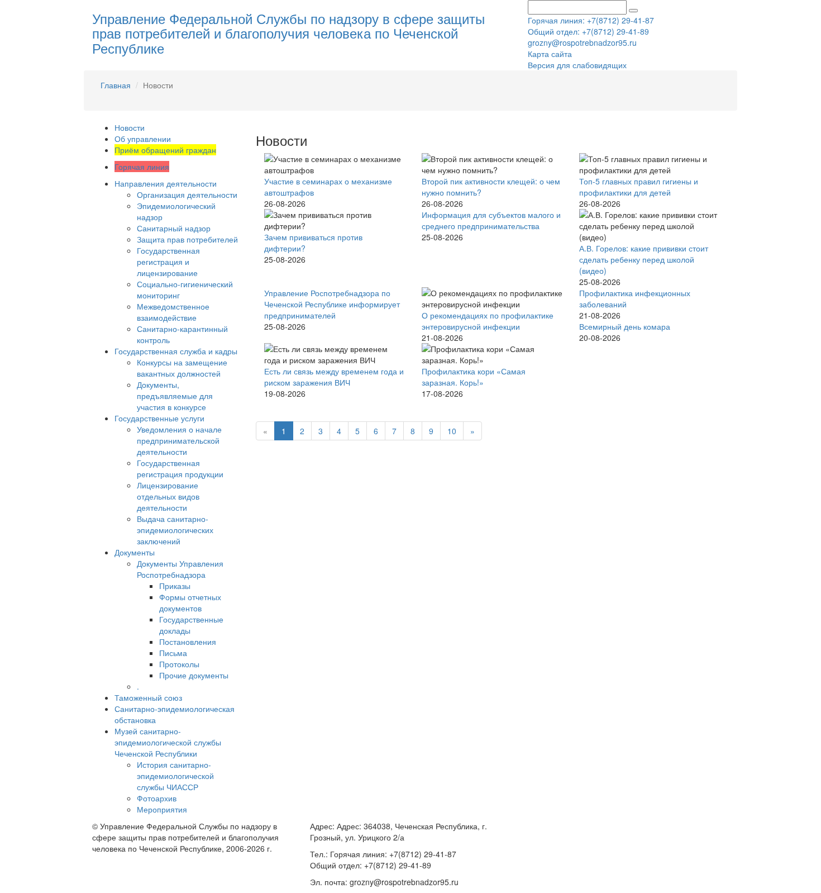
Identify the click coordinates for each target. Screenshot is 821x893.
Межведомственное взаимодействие (173, 312)
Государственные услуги (159, 418)
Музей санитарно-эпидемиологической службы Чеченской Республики (167, 742)
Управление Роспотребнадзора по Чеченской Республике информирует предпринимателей (332, 304)
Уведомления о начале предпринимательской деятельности (179, 440)
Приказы (174, 585)
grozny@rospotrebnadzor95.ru (582, 42)
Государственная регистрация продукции (180, 468)
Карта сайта (550, 53)
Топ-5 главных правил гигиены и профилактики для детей (638, 186)
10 (451, 430)
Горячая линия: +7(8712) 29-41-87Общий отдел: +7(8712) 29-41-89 (591, 26)
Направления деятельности (165, 183)
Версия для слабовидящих (577, 64)
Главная (116, 85)
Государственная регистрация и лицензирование (168, 261)
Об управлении (142, 138)
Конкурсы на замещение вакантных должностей (182, 368)
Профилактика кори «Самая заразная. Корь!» (474, 376)
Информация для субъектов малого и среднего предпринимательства (491, 220)
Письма (173, 652)
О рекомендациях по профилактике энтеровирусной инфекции (487, 321)
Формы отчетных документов (190, 602)
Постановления (187, 641)
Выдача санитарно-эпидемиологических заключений (175, 530)
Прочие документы (193, 675)
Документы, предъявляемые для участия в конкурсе (175, 395)
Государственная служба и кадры (175, 351)
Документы (134, 552)
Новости (129, 127)
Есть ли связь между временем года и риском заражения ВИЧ (334, 376)
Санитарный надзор (174, 228)
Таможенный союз (148, 697)
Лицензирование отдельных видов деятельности (168, 496)
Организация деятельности (187, 194)
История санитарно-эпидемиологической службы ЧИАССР (175, 775)
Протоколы (179, 663)
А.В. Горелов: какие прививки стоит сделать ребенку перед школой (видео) (643, 259)
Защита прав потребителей (187, 239)
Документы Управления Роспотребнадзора (180, 569)
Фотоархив (156, 798)
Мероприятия (162, 809)
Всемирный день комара (624, 326)
